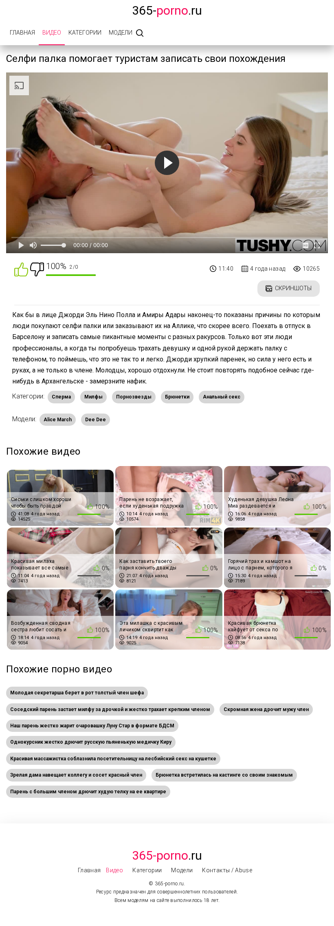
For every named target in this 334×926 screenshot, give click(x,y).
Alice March (58, 420)
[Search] (139, 33)
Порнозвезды (134, 397)
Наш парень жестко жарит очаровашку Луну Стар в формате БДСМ (92, 726)
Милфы (93, 397)
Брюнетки (177, 397)
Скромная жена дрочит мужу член (266, 709)
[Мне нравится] (21, 268)
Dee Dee (95, 420)
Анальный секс (221, 397)
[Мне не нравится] (37, 268)
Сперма (61, 397)
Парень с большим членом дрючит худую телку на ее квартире (88, 792)
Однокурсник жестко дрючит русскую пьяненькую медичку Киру (90, 742)
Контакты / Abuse (227, 870)
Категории (84, 32)
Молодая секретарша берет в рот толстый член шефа (77, 693)
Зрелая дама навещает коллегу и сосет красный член (76, 775)
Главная (22, 32)
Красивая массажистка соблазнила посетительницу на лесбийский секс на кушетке (113, 759)
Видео (51, 32)
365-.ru (167, 10)
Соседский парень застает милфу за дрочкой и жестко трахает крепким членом (110, 709)
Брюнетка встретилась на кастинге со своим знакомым (224, 775)
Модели (120, 32)
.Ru (167, 855)
